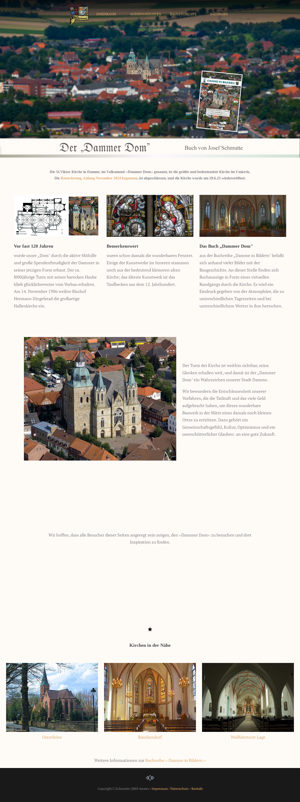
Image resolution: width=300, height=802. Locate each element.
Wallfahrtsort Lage (248, 737)
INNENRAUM (106, 14)
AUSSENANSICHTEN (145, 14)
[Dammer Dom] (79, 25)
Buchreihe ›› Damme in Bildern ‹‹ (175, 760)
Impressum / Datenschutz (170, 788)
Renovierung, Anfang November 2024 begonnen (99, 178)
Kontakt (197, 788)
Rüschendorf (150, 737)
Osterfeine (52, 737)
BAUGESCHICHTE (183, 14)
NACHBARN (219, 14)
